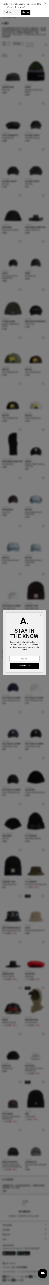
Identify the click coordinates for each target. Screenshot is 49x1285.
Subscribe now (24, 666)
